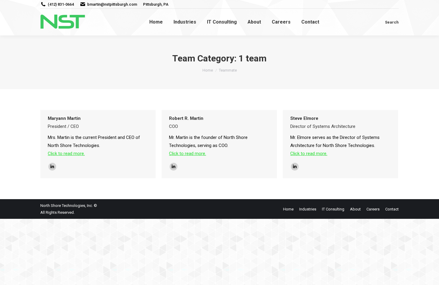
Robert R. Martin (186, 118)
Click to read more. (66, 153)
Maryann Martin (64, 118)
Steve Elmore (304, 118)
